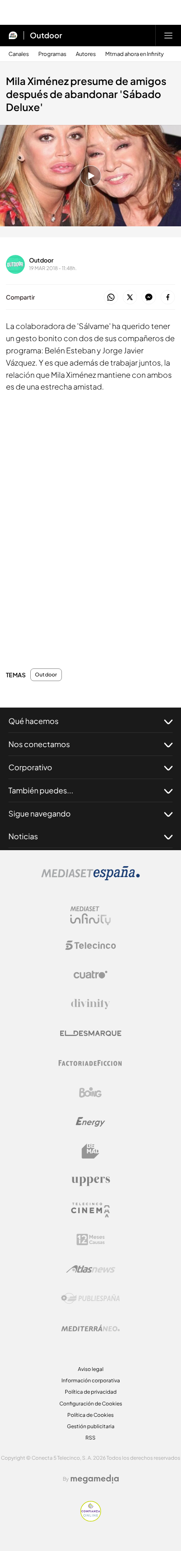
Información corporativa (90, 1380)
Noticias (23, 836)
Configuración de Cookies (90, 1403)
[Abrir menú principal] (168, 35)
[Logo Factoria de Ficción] (90, 1063)
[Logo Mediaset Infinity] (90, 915)
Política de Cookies (90, 1415)
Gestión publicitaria (90, 1426)
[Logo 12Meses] (91, 1239)
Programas (52, 54)
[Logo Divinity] (90, 1004)
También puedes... (40, 790)
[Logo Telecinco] (90, 945)
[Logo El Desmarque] (90, 1033)
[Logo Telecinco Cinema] (90, 1210)
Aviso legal (91, 1369)
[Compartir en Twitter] (129, 297)
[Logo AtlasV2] (90, 1269)
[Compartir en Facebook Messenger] (148, 297)
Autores (86, 54)
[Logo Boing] (90, 1092)
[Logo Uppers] (90, 1180)
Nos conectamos (39, 744)
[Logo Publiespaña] (90, 1298)
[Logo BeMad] (90, 1151)
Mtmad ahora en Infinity (134, 54)
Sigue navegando (39, 813)
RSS (90, 1437)
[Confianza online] (90, 1519)
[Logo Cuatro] (90, 974)
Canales (18, 54)
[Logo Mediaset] (90, 878)
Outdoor (46, 35)
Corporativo (30, 767)
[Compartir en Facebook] (167, 297)
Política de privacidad (91, 1392)
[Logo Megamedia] (95, 1479)
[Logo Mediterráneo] (90, 1328)
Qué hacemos (33, 721)
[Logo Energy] (90, 1121)
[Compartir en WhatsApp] (111, 297)
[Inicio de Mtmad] (13, 35)
